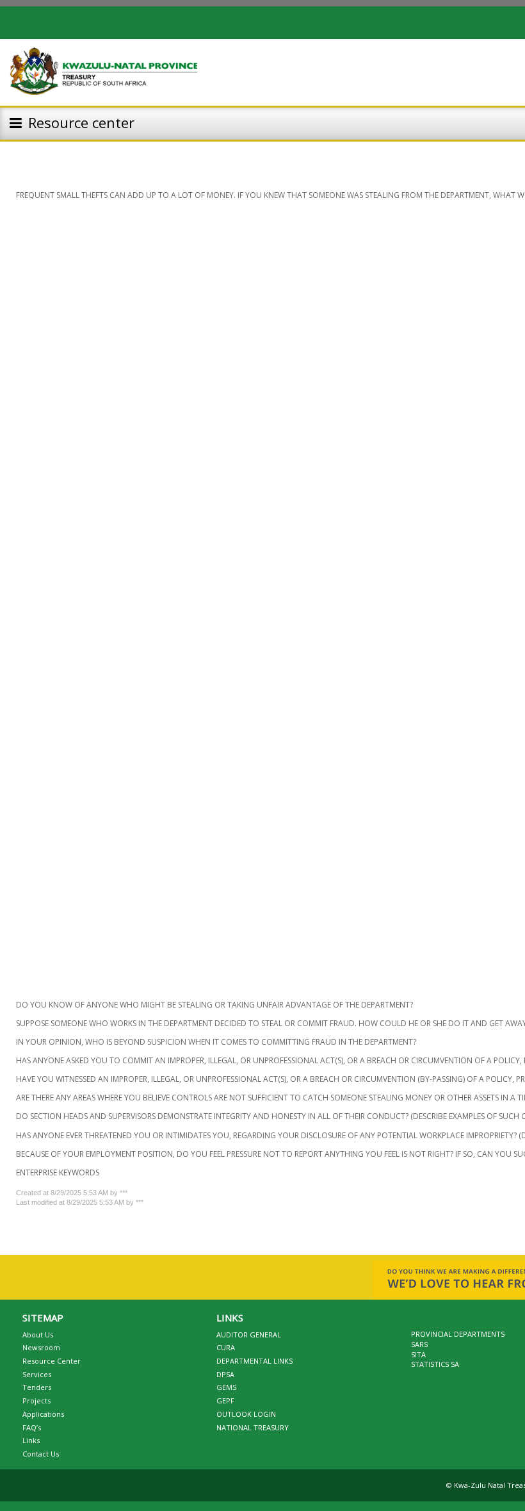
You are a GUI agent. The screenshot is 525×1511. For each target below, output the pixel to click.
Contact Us (40, 1453)
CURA (225, 1347)
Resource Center (51, 1361)
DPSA (225, 1374)
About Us (37, 1334)
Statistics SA (435, 1364)
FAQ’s (31, 1427)
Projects (36, 1400)
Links (31, 1440)
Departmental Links (254, 1361)
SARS (419, 1344)
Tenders (36, 1387)
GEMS (226, 1387)
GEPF (225, 1400)
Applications (43, 1414)
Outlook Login (246, 1414)
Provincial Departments (458, 1334)
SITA (418, 1354)
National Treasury (252, 1427)
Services (36, 1374)
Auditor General (248, 1334)
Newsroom (41, 1347)
